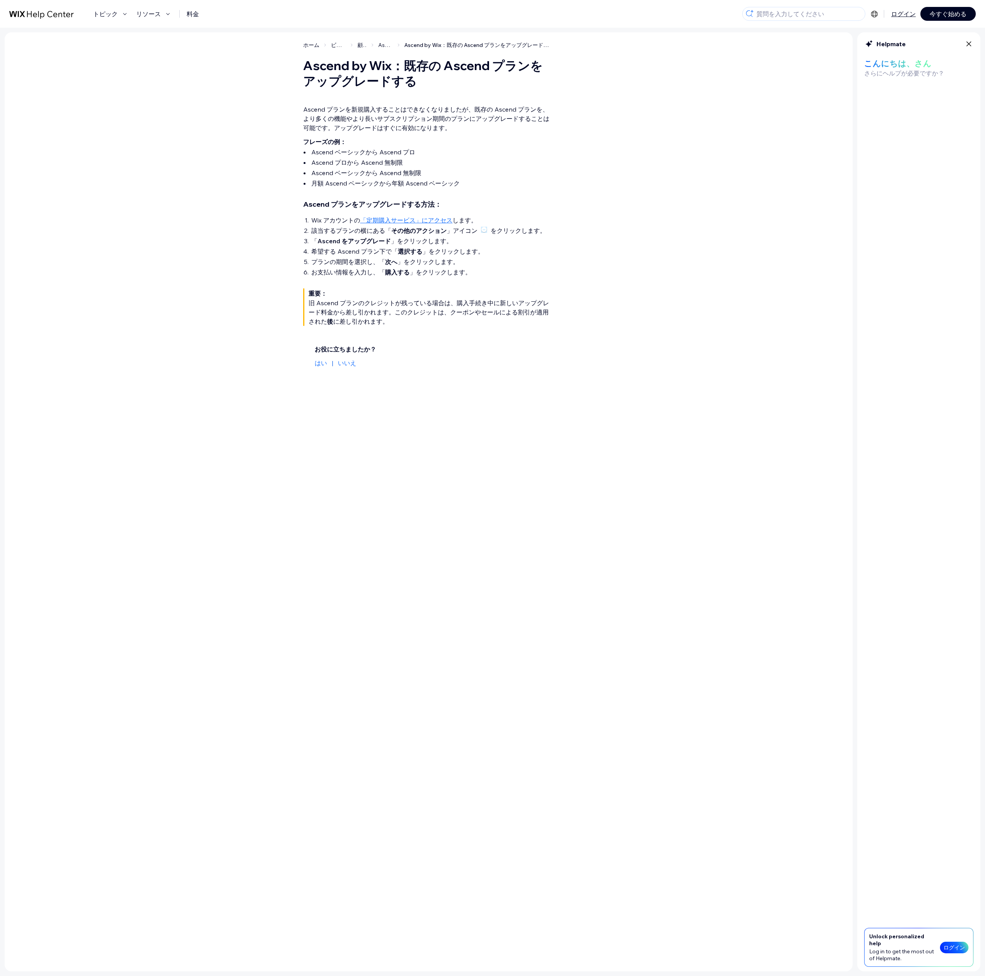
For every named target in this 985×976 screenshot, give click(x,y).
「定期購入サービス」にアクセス (406, 220)
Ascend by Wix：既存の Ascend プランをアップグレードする (479, 45)
